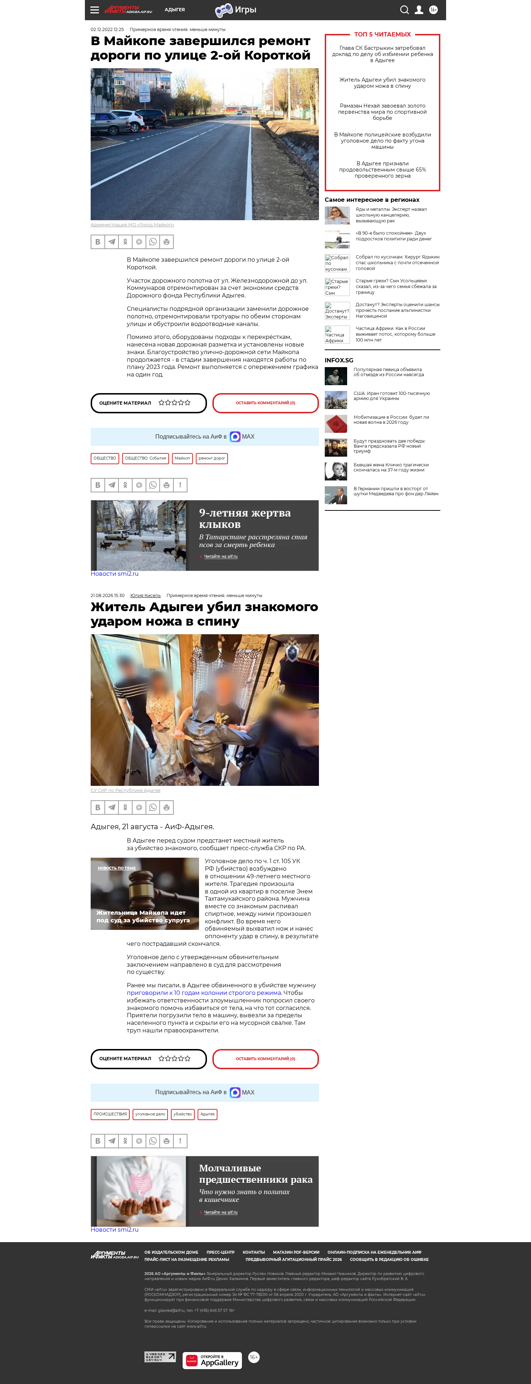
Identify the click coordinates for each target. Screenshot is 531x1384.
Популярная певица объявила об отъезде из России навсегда (389, 372)
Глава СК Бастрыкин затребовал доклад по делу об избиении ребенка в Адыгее (382, 54)
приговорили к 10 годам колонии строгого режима (204, 992)
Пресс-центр (220, 1252)
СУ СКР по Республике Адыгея (125, 790)
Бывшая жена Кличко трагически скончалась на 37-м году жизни (391, 467)
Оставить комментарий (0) (265, 403)
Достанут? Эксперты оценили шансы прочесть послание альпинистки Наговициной (398, 310)
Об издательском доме (171, 1252)
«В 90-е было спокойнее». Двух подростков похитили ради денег (394, 235)
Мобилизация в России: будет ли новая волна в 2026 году (391, 420)
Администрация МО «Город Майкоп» (132, 224)
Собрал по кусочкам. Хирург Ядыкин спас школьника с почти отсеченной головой (398, 262)
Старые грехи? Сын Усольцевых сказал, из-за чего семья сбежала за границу (396, 286)
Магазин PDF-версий (296, 1252)
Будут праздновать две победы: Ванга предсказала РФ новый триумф (390, 446)
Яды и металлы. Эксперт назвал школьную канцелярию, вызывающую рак (391, 214)
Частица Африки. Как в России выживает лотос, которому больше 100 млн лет (395, 334)
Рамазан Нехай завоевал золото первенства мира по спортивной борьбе (382, 112)
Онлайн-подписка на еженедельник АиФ (375, 1252)
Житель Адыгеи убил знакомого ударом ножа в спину (383, 83)
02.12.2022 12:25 (107, 29)
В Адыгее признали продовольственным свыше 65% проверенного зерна (382, 170)
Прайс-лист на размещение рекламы (186, 1259)
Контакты (254, 1252)
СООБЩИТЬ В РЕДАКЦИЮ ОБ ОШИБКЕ (389, 1259)
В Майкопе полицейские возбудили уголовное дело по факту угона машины (382, 141)
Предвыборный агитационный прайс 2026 (294, 1259)
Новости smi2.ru (115, 573)
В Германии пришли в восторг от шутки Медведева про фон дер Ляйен (396, 491)
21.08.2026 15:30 (108, 595)
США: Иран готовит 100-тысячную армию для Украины (392, 396)
